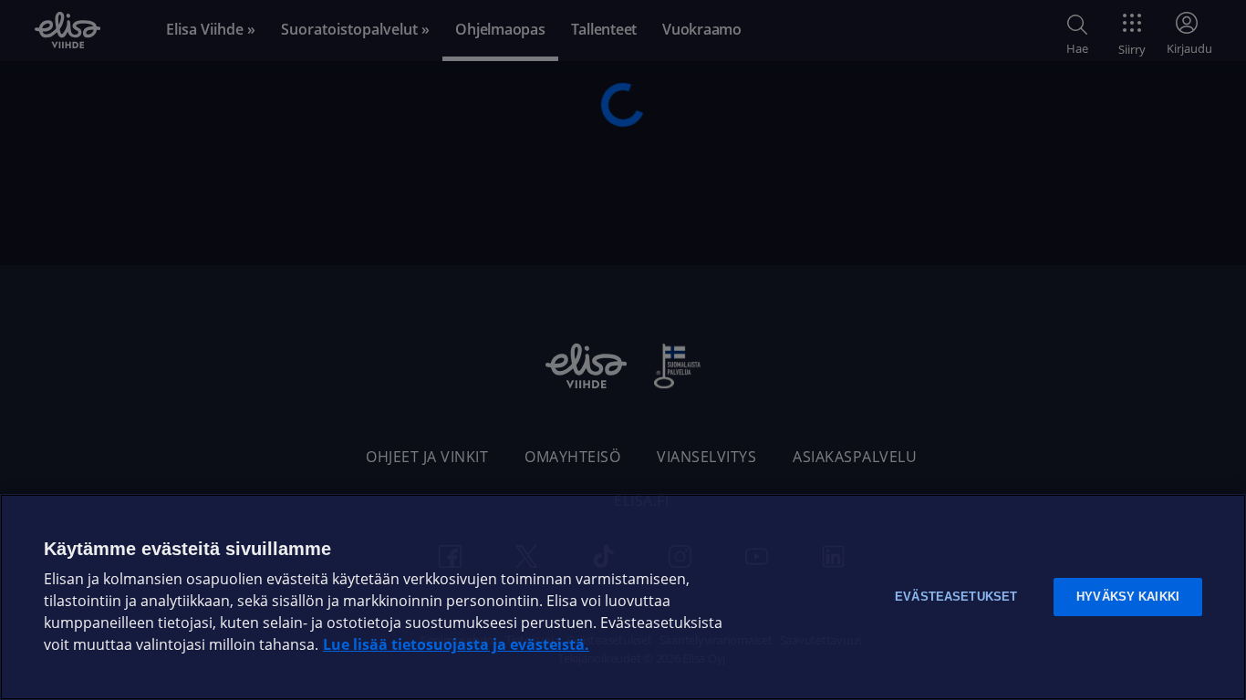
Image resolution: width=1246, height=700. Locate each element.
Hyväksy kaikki (1127, 596)
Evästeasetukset (956, 596)
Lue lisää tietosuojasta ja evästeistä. (456, 644)
